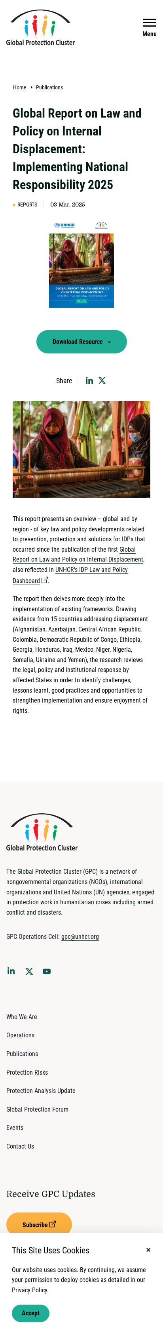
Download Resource (78, 342)
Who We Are (21, 1017)
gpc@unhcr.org (80, 936)
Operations (20, 1035)
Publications (49, 87)
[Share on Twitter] (102, 380)
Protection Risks (27, 1072)
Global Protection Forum (37, 1109)
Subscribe (35, 1225)
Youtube (49, 973)
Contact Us (20, 1146)
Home (20, 87)
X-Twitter (30, 973)
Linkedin (12, 972)
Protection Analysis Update (41, 1091)
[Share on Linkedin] (89, 380)
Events (14, 1127)
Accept (31, 1313)
